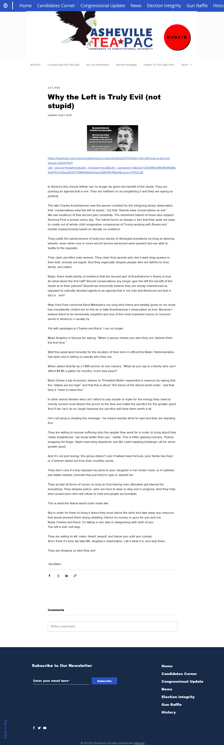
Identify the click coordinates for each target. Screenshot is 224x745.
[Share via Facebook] (49, 575)
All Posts (35, 65)
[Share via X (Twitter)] (58, 575)
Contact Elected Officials (63, 65)
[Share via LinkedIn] (66, 575)
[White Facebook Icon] (34, 728)
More (184, 65)
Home (167, 666)
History (169, 712)
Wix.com (139, 743)
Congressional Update (180, 681)
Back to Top (5, 729)
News (167, 689)
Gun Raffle (172, 704)
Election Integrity (126, 65)
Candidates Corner (179, 674)
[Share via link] (75, 575)
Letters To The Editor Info (159, 65)
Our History (54, 563)
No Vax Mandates (97, 65)
